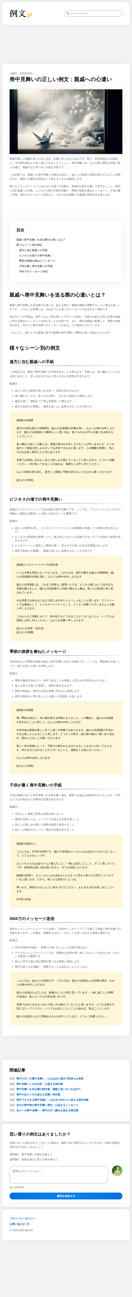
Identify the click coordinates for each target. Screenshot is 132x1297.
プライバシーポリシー (22, 1218)
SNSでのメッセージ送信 (33, 271)
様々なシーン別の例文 (29, 244)
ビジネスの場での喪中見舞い (36, 255)
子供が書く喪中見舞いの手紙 (36, 266)
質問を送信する (66, 1196)
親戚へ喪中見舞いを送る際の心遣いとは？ (40, 239)
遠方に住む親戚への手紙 (33, 250)
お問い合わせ (17, 1224)
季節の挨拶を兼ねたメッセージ (37, 260)
